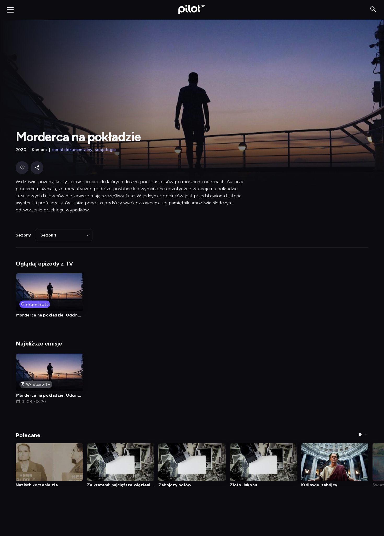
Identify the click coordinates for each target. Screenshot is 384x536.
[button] (63, 235)
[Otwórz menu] (10, 9)
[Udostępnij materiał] (37, 167)
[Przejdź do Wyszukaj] (373, 9)
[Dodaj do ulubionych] (22, 167)
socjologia (105, 149)
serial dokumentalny (72, 149)
